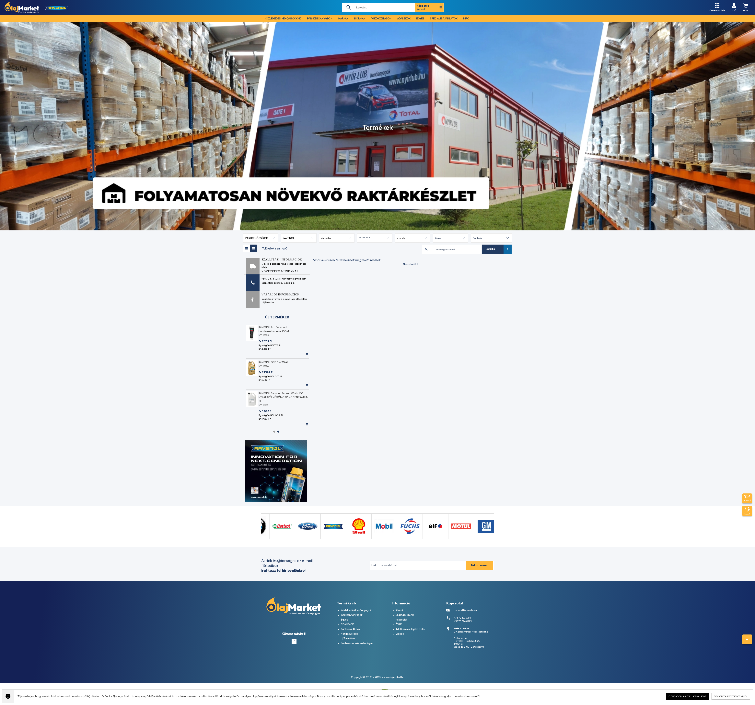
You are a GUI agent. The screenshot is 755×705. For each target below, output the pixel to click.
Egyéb (344, 619)
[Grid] (246, 248)
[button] (374, 238)
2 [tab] (278, 432)
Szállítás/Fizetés (405, 615)
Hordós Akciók (349, 633)
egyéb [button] (420, 18)
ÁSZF (288, 298)
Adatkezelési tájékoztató (410, 629)
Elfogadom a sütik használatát (687, 696)
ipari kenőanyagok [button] (319, 18)
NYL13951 (263, 405)
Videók (400, 633)
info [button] (466, 18)
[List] (253, 248)
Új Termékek (348, 638)
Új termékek (277, 317)
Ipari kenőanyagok (351, 615)
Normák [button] (359, 18)
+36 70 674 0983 (463, 621)
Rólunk (399, 610)
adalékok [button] (403, 18)
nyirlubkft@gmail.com (465, 610)
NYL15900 (264, 370)
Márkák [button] (343, 18)
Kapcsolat (401, 619)
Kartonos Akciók (350, 629)
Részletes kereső (423, 7)
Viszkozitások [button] (381, 18)
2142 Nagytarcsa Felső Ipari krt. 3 (471, 631)
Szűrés (490, 249)
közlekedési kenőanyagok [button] (282, 18)
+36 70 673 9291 (462, 617)
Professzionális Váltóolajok (357, 643)
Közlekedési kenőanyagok (356, 610)
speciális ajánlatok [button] (443, 18)
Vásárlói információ (272, 298)
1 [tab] (274, 432)
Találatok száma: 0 (274, 248)
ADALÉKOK (347, 624)
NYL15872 (264, 335)
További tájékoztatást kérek (730, 696)
